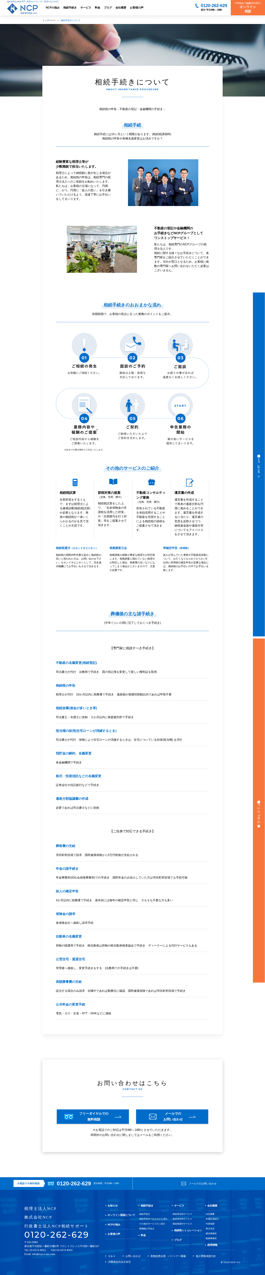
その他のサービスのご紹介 (152, 1224)
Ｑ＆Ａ (112, 1256)
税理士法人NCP (40, 1208)
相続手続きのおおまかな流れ (153, 1219)
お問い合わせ (133, 1256)
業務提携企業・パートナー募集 (168, 1256)
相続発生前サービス (182, 1214)
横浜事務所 (211, 1233)
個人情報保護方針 (206, 1256)
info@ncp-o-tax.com (43, 1254)
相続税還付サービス (182, 1224)
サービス (85, 7)
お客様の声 (136, 7)
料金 (97, 7)
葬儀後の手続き (146, 1228)
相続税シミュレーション (188, 1230)
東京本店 (210, 1228)
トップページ (48, 20)
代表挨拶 (210, 1224)
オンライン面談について (121, 1214)
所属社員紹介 (212, 1219)
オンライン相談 (248, 7)
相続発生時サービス (182, 1219)
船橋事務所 (211, 1238)
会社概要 (121, 7)
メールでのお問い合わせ (203, 1183)
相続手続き (70, 7)
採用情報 (212, 1244)
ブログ (108, 7)
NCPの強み (53, 7)
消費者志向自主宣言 (119, 1261)
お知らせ (113, 1205)
